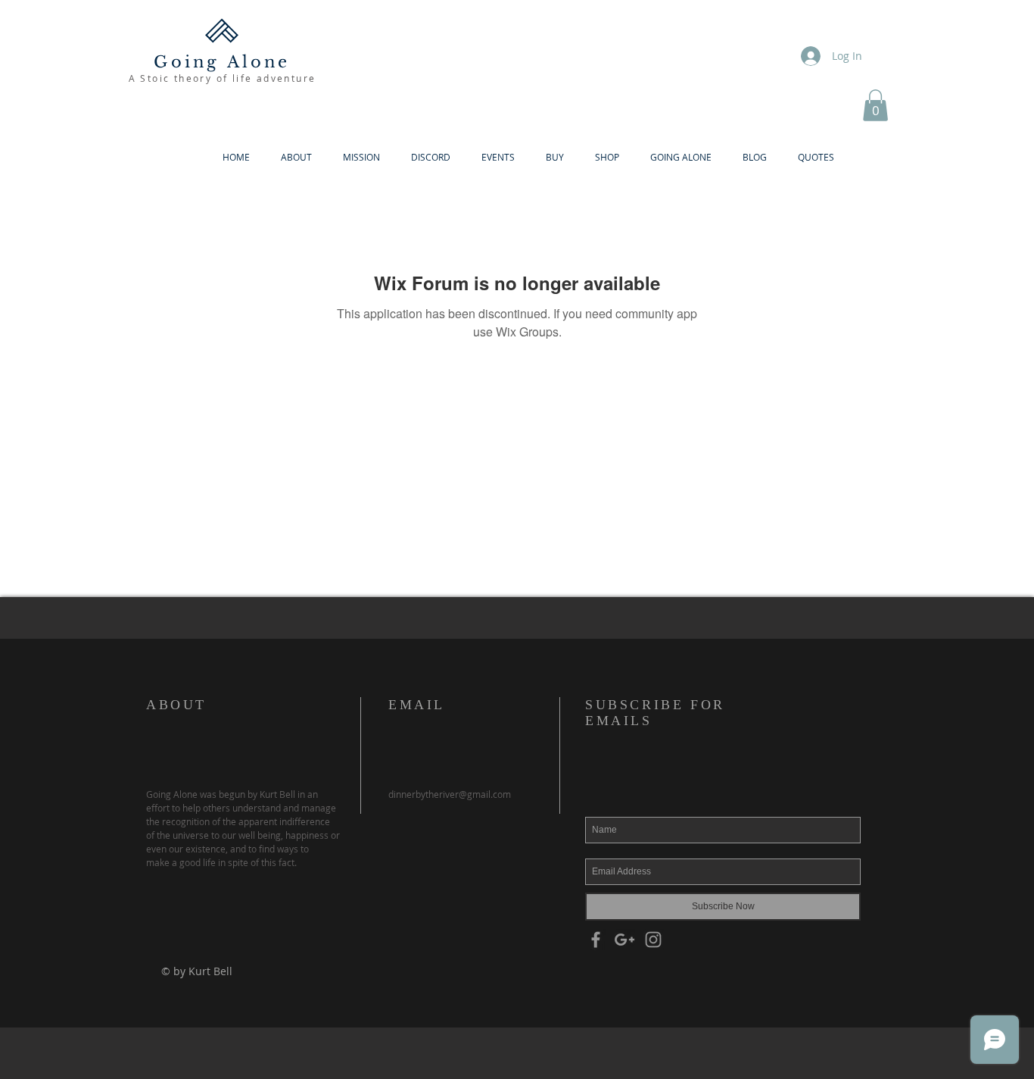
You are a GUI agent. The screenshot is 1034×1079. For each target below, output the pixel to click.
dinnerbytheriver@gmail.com (449, 794)
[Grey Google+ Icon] (624, 939)
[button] (875, 105)
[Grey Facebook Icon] (595, 939)
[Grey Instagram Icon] (653, 939)
